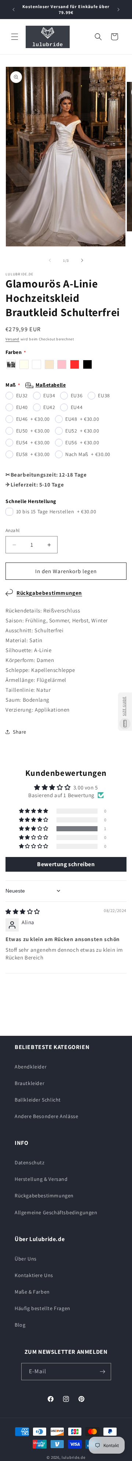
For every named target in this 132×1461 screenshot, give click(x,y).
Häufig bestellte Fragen (42, 1308)
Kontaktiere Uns (34, 1275)
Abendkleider (31, 1066)
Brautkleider (29, 1083)
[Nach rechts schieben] (82, 260)
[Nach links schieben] (50, 260)
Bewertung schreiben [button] (66, 864)
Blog (20, 1324)
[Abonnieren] (103, 1371)
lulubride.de (73, 1457)
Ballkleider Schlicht (38, 1099)
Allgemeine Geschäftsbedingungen (56, 1212)
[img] (23, 911)
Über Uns (26, 1258)
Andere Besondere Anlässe (46, 1116)
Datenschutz (30, 1162)
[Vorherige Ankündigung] (14, 9)
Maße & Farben (32, 1291)
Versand (12, 339)
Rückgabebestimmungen (49, 592)
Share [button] (19, 731)
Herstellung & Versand (41, 1179)
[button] (15, 37)
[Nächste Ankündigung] (118, 9)
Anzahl (12, 530)
